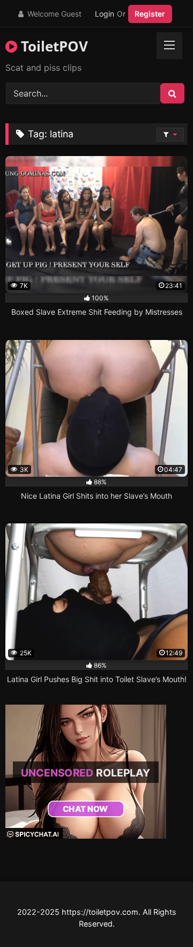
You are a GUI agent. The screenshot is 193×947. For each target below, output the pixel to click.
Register (150, 13)
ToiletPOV (52, 46)
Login (104, 13)
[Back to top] (160, 915)
